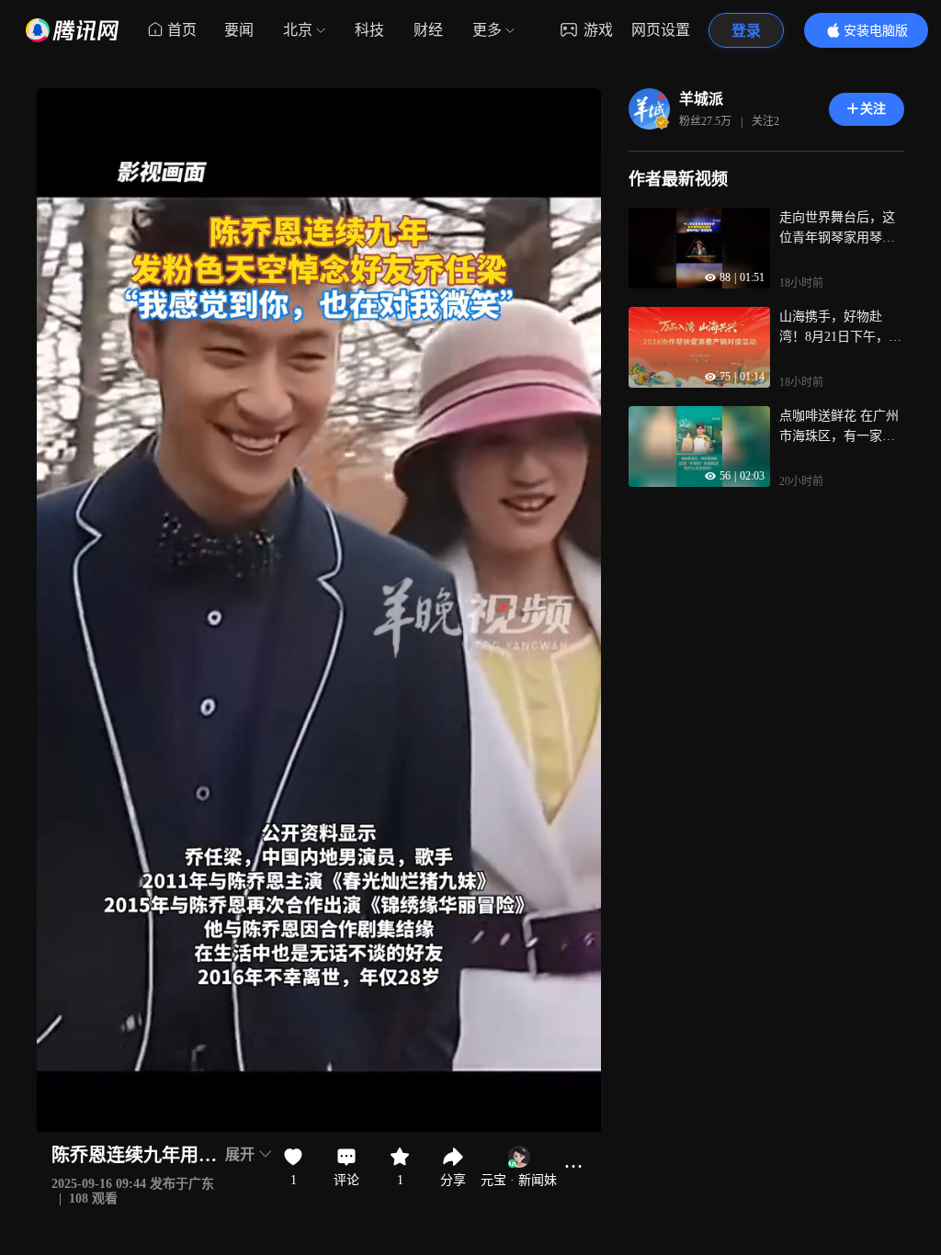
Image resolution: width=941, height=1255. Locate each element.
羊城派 (701, 99)
